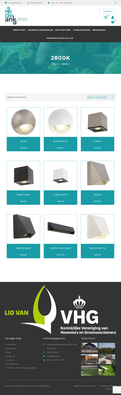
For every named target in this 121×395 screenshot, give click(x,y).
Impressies (12, 348)
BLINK (23, 141)
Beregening (99, 30)
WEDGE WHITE (97, 248)
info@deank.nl (14, 3)
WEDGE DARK (23, 248)
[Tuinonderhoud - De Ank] (89, 375)
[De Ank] (31, 16)
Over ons (11, 356)
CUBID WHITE (60, 195)
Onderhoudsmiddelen (40, 30)
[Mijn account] (112, 17)
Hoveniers (107, 11)
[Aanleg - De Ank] (89, 363)
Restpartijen (63, 30)
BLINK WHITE (60, 141)
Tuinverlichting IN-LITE (59, 38)
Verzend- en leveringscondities (22, 368)
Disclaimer (111, 389)
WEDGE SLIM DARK (60, 248)
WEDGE (97, 195)
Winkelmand (12, 364)
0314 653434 (36, 3)
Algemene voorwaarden (85, 386)
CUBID (97, 141)
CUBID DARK (23, 195)
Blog (9, 352)
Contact (11, 360)
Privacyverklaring (108, 386)
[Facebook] (114, 3)
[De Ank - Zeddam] (89, 352)
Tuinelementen (81, 30)
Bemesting (19, 30)
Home (55, 64)
